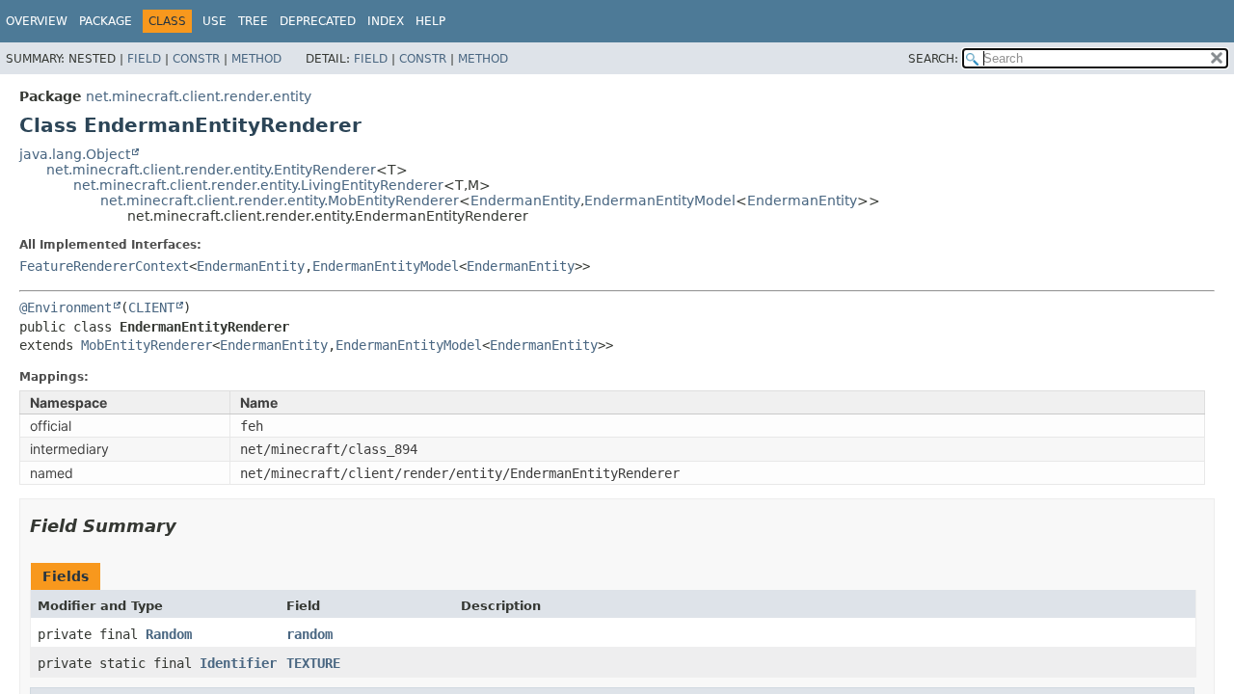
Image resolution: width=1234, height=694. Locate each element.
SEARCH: (933, 59)
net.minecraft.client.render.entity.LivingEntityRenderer (258, 185)
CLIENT (151, 307)
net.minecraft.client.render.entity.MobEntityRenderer (279, 200)
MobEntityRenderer (146, 345)
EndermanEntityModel (660, 200)
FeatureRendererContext (104, 266)
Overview (36, 21)
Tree (253, 21)
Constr (196, 59)
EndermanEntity (525, 200)
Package (105, 21)
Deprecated (318, 21)
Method (256, 59)
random (309, 634)
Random (169, 634)
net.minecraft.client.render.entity (198, 96)
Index (385, 21)
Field (144, 59)
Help (430, 21)
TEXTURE (313, 663)
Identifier (238, 663)
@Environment (65, 307)
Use (214, 21)
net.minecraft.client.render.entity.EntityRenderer (211, 169)
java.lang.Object (74, 154)
